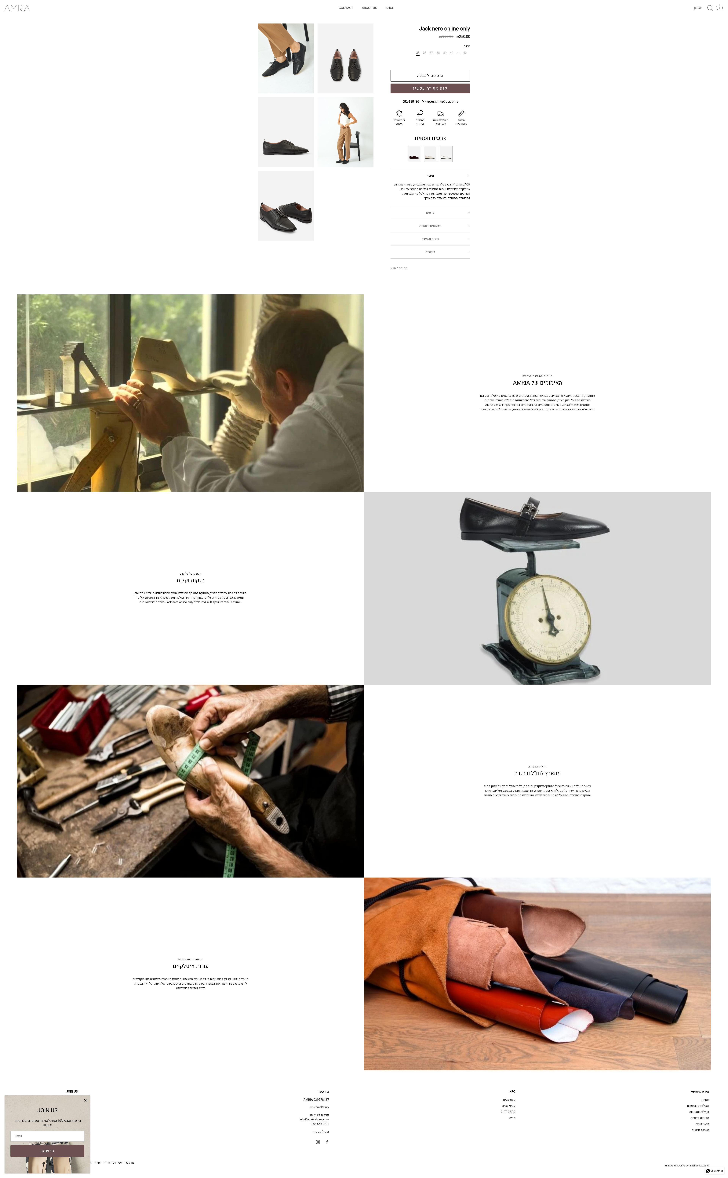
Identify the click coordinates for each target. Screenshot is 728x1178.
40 (451, 53)
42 (465, 53)
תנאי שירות (702, 1124)
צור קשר (129, 1163)
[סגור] (85, 1100)
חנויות (705, 1099)
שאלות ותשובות (699, 1112)
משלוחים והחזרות (698, 1106)
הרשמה (47, 1151)
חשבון (698, 8)
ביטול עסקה (321, 1131)
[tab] (430, 194)
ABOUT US (369, 7)
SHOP (390, 7)
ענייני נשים (508, 1106)
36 (424, 53)
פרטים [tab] (430, 212)
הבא (393, 268)
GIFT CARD (508, 1112)
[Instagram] (51, 1164)
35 (418, 53)
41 (458, 53)
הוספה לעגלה (430, 75)
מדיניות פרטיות (700, 1118)
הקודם (402, 268)
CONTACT (346, 7)
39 (445, 53)
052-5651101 (320, 1124)
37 (431, 53)
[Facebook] (44, 1164)
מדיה (512, 1118)
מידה (467, 46)
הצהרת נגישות (700, 1130)
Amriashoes (693, 1166)
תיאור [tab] (430, 176)
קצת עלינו (509, 1099)
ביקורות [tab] (430, 252)
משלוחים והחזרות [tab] (430, 226)
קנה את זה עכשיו (430, 88)
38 (438, 53)
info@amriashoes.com (314, 1119)
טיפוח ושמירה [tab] (430, 239)
